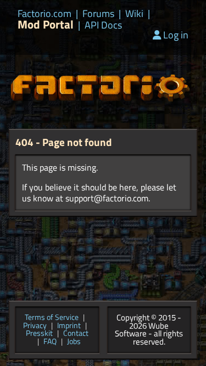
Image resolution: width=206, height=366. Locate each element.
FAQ (50, 342)
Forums (98, 14)
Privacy (35, 326)
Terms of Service (52, 318)
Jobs (74, 342)
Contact (75, 334)
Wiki (134, 14)
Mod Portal (46, 24)
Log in (175, 34)
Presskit (39, 334)
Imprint (69, 326)
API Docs (103, 25)
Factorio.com (44, 14)
